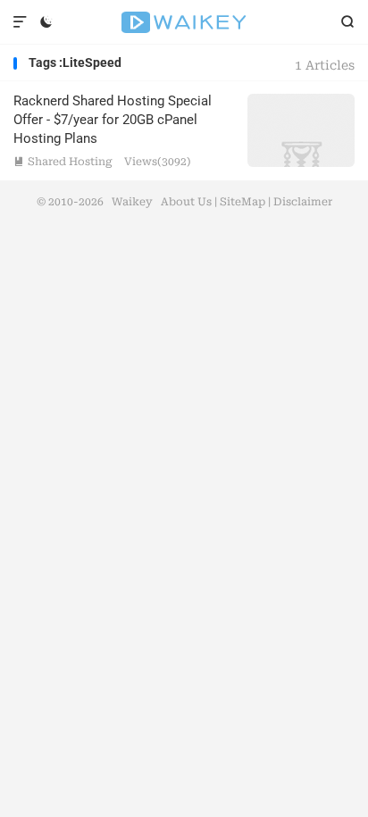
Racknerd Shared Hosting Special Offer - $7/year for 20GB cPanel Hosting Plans (112, 119)
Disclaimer (302, 202)
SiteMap (242, 202)
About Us (186, 202)
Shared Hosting (63, 161)
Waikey (183, 22)
